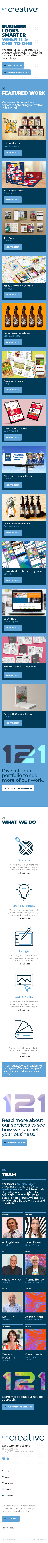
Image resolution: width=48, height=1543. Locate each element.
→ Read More (24, 873)
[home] (21, 9)
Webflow (13, 1540)
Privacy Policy (8, 1528)
